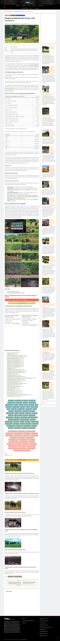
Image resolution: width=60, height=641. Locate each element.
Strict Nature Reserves (11, 425)
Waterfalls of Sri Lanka (43, 633)
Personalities (24, 417)
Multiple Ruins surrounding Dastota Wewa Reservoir (28, 195)
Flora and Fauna (7, 15)
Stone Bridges (35, 423)
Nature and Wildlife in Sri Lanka (13, 291)
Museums (25, 415)
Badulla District (9, 433)
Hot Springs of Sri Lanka (44, 631)
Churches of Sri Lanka (43, 635)
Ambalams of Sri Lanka (43, 618)
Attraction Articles (11, 402)
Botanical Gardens (9, 404)
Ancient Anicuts (18, 400)
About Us (23, 618)
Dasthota (27, 189)
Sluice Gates (28, 423)
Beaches (25, 402)
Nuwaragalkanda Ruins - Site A (13, 396)
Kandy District (13, 437)
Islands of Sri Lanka (43, 629)
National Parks (13, 15)
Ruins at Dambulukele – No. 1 (12, 390)
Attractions (40, 5)
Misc (15, 415)
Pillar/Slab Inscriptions (32, 417)
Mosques (20, 415)
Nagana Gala (9, 196)
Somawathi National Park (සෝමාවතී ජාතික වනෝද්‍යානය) (15, 512)
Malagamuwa (17, 189)
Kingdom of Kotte (31, 439)
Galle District (34, 433)
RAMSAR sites (16, 421)
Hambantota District (18, 435)
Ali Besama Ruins (10, 354)
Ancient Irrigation (24, 8)
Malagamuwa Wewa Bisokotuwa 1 (13, 362)
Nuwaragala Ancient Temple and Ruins (14, 372)
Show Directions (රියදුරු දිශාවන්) (22, 303)
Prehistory (32, 419)
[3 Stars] (15, 23)
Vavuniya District (26, 450)
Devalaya (23, 406)
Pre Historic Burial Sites (24, 419)
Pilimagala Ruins (10, 368)
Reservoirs (27, 421)
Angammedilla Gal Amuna (12, 384)
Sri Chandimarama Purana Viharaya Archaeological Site (17, 394)
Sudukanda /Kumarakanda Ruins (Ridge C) (15, 355)
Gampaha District (9, 435)
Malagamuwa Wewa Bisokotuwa (31, 196)
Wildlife (28, 5)
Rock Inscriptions (34, 421)
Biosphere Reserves (32, 402)
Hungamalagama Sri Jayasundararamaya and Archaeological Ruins (20, 377)
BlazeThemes (25, 639)
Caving (26, 404)
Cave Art (21, 404)
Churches (31, 404)
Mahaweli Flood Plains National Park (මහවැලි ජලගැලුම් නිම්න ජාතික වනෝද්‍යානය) (19, 473)
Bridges (16, 404)
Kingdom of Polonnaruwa (13, 441)
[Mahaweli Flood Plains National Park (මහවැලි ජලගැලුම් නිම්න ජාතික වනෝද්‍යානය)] (13, 470)
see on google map (16, 323)
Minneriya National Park (34, 65)
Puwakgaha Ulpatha (11, 389)
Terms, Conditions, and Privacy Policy (28, 620)
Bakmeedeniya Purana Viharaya (13, 386)
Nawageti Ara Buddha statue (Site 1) (14, 369)
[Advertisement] (22, 338)
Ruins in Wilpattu (8, 423)
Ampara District (21, 431)
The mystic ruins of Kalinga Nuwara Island (15, 383)
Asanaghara (25, 400)
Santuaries (22, 423)
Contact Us (24, 622)
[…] (49, 63)
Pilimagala (14, 196)
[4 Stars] (16, 23)
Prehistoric (24, 5)
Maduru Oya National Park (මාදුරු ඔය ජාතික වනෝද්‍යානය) (15, 549)
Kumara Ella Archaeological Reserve (14, 365)
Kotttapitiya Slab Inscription (12, 375)
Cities (36, 404)
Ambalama (11, 400)
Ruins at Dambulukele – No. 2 (12, 393)
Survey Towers (19, 425)
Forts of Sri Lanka (43, 622)
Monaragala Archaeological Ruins (13, 358)
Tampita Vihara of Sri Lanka (44, 620)
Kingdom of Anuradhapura (13, 439)
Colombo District (26, 433)
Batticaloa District (18, 433)
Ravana (22, 421)
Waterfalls (34, 5)
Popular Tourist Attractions (20, 15)
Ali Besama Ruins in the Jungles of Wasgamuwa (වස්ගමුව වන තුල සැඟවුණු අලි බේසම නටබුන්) (22, 493)
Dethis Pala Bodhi (16, 406)
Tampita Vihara (27, 425)
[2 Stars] (14, 23)
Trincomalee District (17, 450)
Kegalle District (21, 437)
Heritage (17, 5)
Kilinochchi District (29, 437)
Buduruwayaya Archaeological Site (13, 359)
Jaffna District (26, 435)
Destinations (8, 406)
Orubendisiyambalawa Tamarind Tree (14, 380)
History (31, 8)
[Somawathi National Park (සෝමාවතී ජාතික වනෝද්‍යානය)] (13, 509)
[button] (15, 226)
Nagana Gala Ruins (11, 373)
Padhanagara (17, 417)
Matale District (10, 576)
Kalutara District (34, 435)
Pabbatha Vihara (9, 417)
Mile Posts (11, 415)
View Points (34, 425)
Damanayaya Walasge (11, 387)
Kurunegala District (24, 441)
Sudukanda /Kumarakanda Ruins (19, 198)
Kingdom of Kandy (23, 439)
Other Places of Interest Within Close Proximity (16, 292)
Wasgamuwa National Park (12, 352)
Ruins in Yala (16, 423)
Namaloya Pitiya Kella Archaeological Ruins (15, 370)
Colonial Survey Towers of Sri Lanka (45, 627)
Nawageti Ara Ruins (20, 196)
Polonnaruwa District (18, 576)
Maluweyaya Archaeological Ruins (13, 361)
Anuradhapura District (30, 431)
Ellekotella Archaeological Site (13, 382)
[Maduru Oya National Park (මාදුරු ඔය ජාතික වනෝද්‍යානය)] (13, 547)
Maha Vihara (31, 441)
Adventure (37, 8)
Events (28, 406)
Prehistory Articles (8, 421)
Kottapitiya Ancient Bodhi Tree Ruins (14, 379)
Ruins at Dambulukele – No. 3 (12, 391)
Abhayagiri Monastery (13, 431)
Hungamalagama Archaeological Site (14, 376)
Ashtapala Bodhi (32, 400)
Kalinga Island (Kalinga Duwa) (12, 192)
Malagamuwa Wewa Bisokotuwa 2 (13, 366)
